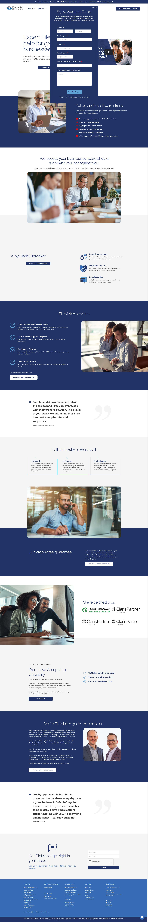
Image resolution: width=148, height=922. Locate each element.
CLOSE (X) (94, 7)
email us (75, 97)
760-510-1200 (85, 97)
